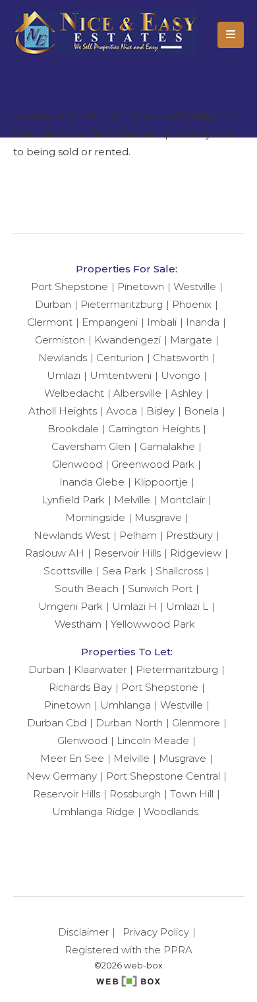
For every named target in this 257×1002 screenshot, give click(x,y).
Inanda (202, 322)
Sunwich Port (160, 588)
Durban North (129, 722)
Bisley (160, 411)
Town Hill (192, 794)
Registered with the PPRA (128, 949)
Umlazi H (134, 606)
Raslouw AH (54, 553)
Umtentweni (121, 375)
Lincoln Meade (153, 740)
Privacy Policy (156, 932)
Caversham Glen (90, 446)
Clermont (49, 322)
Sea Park (124, 570)
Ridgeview (195, 553)
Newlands (62, 357)
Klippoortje (161, 482)
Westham (78, 624)
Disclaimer (83, 932)
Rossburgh (135, 794)
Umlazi (63, 375)
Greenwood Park (152, 464)
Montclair (182, 499)
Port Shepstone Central (163, 776)
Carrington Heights (154, 428)
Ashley (186, 393)
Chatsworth (181, 357)
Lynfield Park (73, 499)
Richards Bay (80, 687)
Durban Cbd (56, 722)
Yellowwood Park (153, 624)
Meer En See (72, 758)
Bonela (201, 411)
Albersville (137, 393)
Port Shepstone (69, 286)
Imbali (162, 322)
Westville (194, 286)
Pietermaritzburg (121, 304)
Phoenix (192, 304)
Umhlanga (125, 705)
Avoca (121, 411)
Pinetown (140, 286)
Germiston (60, 340)
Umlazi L (187, 606)
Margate (191, 340)
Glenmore (196, 722)
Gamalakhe (167, 446)
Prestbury (189, 535)
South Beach (87, 588)
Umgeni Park (70, 606)
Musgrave (158, 517)
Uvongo (180, 375)
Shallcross (179, 570)
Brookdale (73, 428)
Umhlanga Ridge (93, 811)
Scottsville (68, 570)
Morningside (95, 517)
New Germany (61, 776)
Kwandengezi (127, 340)
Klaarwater (100, 669)
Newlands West (72, 535)
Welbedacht (74, 393)
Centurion (120, 357)
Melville (132, 499)
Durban (53, 304)
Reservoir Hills (127, 553)
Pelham (138, 535)
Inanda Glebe (92, 482)
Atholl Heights (62, 411)
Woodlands (171, 811)
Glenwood (77, 464)
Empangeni (110, 322)
